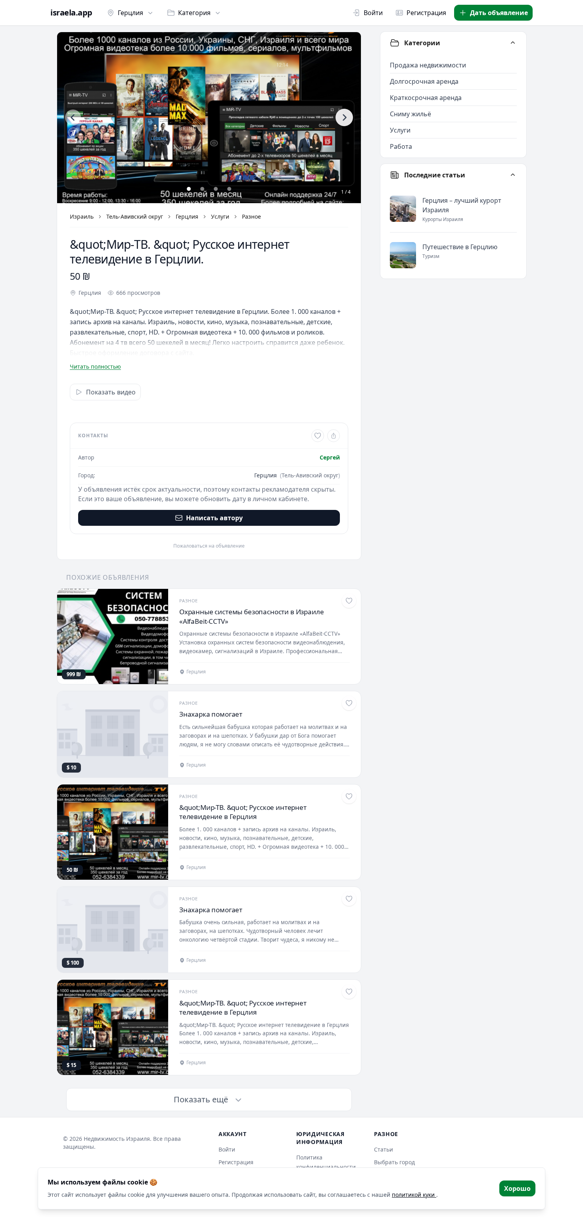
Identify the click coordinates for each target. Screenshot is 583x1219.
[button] (209, 117)
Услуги (220, 216)
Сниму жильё (410, 114)
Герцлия (130, 12)
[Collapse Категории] (513, 43)
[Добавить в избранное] (317, 435)
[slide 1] (189, 189)
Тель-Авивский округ (134, 216)
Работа (401, 146)
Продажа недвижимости (428, 65)
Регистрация (426, 12)
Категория (194, 12)
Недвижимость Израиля (117, 1138)
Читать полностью (95, 366)
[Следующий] (344, 117)
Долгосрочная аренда (424, 81)
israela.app (71, 13)
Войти (373, 12)
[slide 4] (229, 189)
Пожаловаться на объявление (209, 546)
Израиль (82, 216)
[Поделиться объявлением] (333, 435)
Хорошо (517, 1188)
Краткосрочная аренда (426, 97)
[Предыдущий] (73, 117)
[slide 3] (216, 189)
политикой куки (414, 1194)
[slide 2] (202, 189)
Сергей (330, 457)
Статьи (383, 1149)
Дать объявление (499, 12)
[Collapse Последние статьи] (513, 175)
